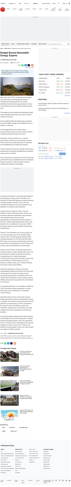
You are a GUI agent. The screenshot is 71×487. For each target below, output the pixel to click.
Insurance (27, 9)
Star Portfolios (53, 9)
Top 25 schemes (18, 451)
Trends (46, 9)
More (64, 3)
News (26, 3)
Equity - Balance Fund (33, 455)
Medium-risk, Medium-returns (21, 455)
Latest (13, 44)
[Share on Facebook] (25, 65)
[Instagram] (63, 481)
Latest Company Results (6, 470)
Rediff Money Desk (6, 59)
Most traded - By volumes (6, 466)
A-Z (1, 451)
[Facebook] (59, 481)
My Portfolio (60, 9)
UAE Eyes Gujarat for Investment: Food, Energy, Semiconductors (27, 353)
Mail (20, 3)
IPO (1, 460)
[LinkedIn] (69, 481)
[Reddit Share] (32, 65)
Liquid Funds (18, 466)
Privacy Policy (16, 481)
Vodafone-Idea (43, 90)
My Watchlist (67, 9)
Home (4, 3)
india (3, 427)
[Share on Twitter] (29, 65)
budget (3, 431)
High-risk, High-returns (19, 453)
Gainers (34, 9)
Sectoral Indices (46, 464)
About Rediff (2, 481)
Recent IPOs (3, 462)
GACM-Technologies (44, 87)
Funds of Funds (18, 462)
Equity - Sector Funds (33, 453)
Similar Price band (4, 464)
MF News (31, 459)
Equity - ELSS (32, 449)
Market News (5, 44)
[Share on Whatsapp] (22, 65)
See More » (67, 113)
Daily (5, 453)
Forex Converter (46, 460)
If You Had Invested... (47, 455)
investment (12, 427)
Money (35, 3)
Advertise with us (46, 468)
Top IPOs (4, 460)
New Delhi (14, 59)
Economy (34, 44)
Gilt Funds (17, 460)
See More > (67, 95)
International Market (23, 44)
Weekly (8, 453)
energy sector (13, 431)
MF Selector (17, 472)
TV (58, 3)
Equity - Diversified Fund (34, 457)
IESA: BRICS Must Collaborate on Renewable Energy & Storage (25, 368)
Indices (8, 9)
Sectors (14, 9)
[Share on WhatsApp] (53, 481)
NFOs (16, 470)
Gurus (54, 3)
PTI (5, 333)
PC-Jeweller (42, 93)
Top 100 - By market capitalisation (7, 468)
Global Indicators (46, 457)
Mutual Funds (20, 9)
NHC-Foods (42, 81)
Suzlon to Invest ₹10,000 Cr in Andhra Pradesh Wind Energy (26, 397)
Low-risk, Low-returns (19, 457)
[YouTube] (66, 481)
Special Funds (18, 464)
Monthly (12, 453)
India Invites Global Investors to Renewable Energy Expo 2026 (26, 382)
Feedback (30, 480)
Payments (11, 3)
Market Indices (46, 462)
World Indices (46, 466)
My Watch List (46, 453)
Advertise (9, 480)
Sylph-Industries (43, 84)
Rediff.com (49, 480)
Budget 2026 (32, 462)
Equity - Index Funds (33, 451)
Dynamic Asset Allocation (20, 468)
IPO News (8, 462)
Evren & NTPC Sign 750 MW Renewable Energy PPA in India (26, 411)
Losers (40, 9)
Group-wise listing (4, 457)
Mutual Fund (42, 44)
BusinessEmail (46, 3)
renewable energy (23, 427)
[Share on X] (56, 481)
